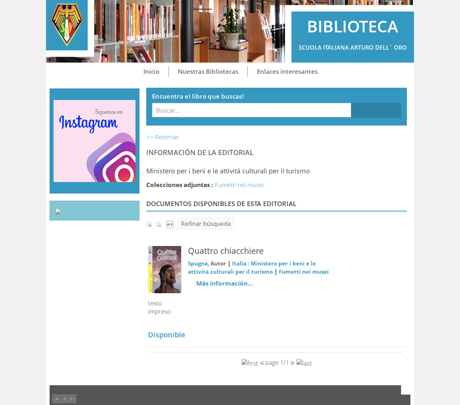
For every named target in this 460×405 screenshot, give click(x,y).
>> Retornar (162, 137)
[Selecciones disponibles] (170, 223)
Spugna (198, 263)
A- (57, 398)
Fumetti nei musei (239, 185)
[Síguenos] (94, 140)
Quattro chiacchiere (226, 250)
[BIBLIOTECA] (67, 25)
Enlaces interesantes (287, 71)
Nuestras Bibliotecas (208, 71)
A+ (72, 398)
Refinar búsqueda (206, 223)
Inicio (151, 71)
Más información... (224, 283)
